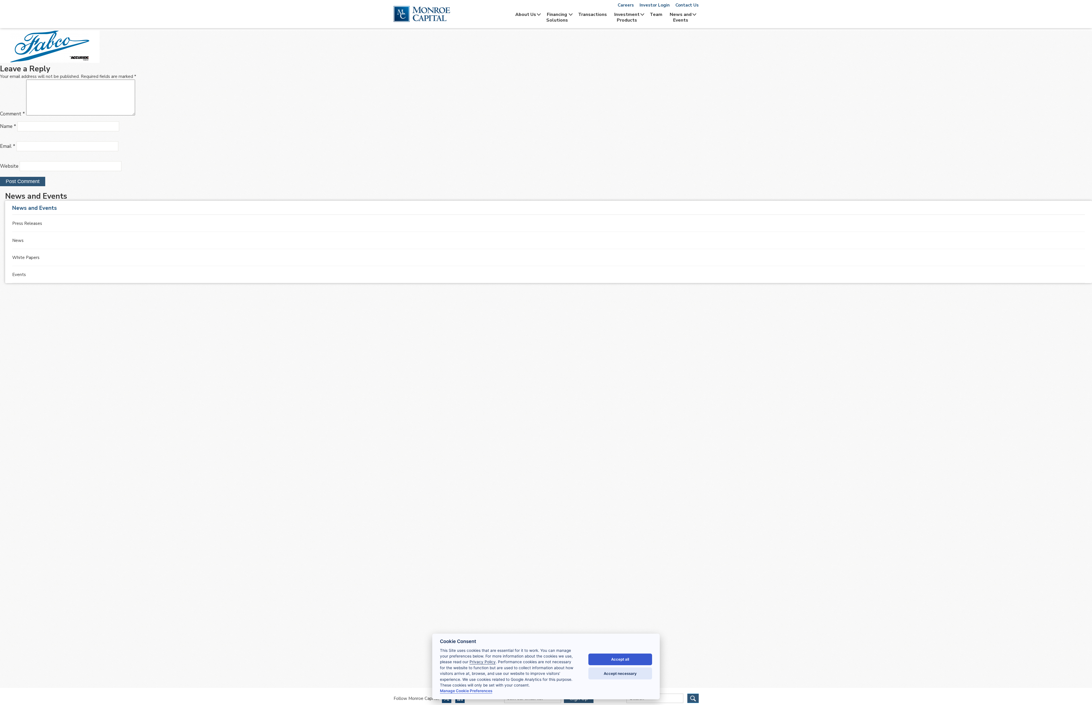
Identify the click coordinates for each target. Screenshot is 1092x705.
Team (656, 14)
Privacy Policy (483, 662)
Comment (12, 114)
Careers (626, 5)
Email (7, 146)
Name (8, 126)
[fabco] (50, 61)
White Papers (26, 257)
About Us (525, 14)
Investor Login (655, 5)
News (18, 240)
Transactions (592, 14)
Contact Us (687, 5)
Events (19, 274)
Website (9, 166)
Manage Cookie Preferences (466, 691)
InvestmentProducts (627, 17)
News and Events (681, 17)
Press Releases (27, 223)
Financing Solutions (557, 17)
